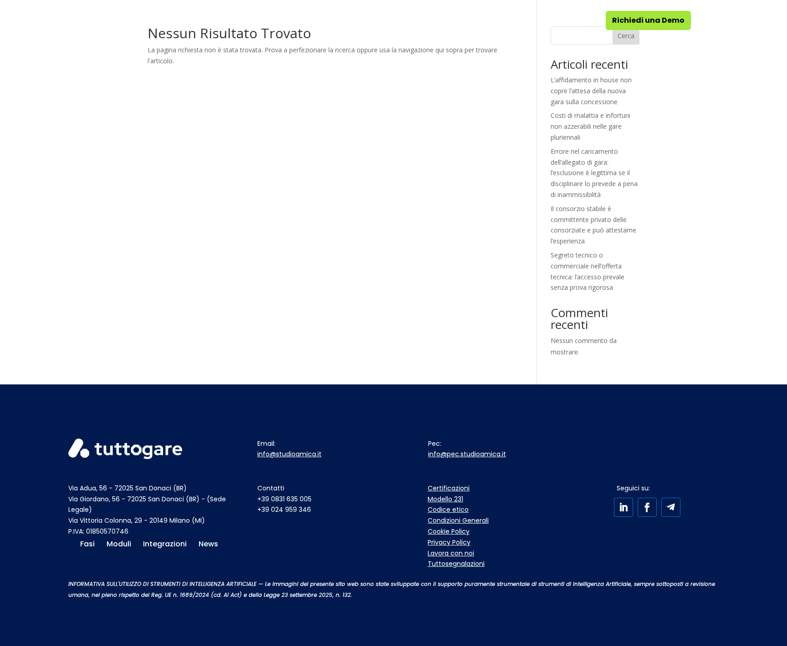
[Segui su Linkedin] (623, 507)
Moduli (237, 20)
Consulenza (293, 20)
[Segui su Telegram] (670, 507)
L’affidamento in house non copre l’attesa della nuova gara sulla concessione (591, 91)
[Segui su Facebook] (647, 507)
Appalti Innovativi (359, 20)
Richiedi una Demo (648, 20)
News (468, 20)
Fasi (197, 20)
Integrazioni (425, 20)
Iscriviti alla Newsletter (542, 20)
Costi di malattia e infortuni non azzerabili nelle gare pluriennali (590, 126)
